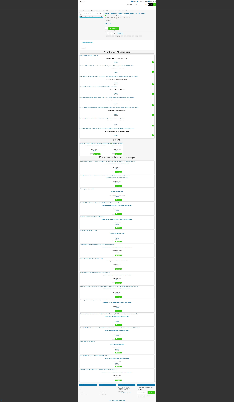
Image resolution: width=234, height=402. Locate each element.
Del (108, 33)
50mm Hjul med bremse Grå (117, 191)
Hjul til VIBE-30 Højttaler (117, 146)
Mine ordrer (102, 387)
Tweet (111, 33)
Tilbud (81, 387)
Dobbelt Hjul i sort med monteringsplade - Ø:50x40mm (117, 316)
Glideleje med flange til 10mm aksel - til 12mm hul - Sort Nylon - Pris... (117, 372)
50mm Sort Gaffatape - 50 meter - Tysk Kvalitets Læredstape (117, 79)
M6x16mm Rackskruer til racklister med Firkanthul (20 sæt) (117, 58)
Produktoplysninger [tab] (87, 42)
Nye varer (82, 389)
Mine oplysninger (103, 394)
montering (108, 36)
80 (124, 36)
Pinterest (114, 33)
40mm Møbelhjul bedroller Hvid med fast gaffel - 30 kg (117, 163)
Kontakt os (82, 392)
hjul (122, 36)
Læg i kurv (113, 28)
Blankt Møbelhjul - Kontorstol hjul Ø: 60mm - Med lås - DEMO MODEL (117, 219)
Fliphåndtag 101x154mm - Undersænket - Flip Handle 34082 (117, 121)
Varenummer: (121, 15)
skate (141, 36)
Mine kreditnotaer (103, 389)
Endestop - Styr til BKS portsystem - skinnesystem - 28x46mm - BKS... (117, 302)
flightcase (129, 36)
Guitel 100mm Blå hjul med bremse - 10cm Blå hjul (117, 110)
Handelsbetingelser (84, 394)
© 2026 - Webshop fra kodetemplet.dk (117, 400)
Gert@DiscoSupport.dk (126, 392)
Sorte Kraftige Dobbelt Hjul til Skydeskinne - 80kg (117, 177)
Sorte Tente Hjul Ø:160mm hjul (117, 344)
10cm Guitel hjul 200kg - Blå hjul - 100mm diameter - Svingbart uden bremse (117, 100)
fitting (137, 36)
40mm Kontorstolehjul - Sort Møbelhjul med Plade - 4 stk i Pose (117, 274)
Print (120, 33)
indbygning (117, 36)
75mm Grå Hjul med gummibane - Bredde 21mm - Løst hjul (117, 330)
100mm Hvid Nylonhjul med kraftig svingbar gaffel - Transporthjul (117, 205)
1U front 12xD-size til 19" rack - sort (117, 68)
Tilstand (83, 48)
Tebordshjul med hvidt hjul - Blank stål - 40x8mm (117, 261)
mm (113, 36)
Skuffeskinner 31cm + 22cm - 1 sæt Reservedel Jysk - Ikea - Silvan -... (117, 131)
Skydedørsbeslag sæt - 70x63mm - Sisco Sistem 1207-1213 (117, 358)
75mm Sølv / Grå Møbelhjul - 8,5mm (117, 233)
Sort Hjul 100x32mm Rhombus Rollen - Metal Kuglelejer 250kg (117, 288)
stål (133, 36)
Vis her (117, 55)
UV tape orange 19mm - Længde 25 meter (117, 89)
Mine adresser (103, 392)
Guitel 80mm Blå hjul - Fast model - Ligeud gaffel (95, 146)
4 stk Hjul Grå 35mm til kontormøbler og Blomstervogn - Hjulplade (117, 247)
